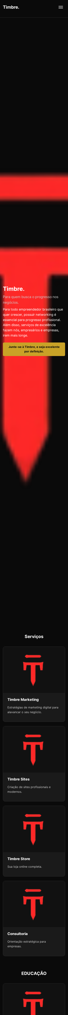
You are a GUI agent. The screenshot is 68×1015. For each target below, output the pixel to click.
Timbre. (11, 7)
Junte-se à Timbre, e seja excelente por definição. (34, 349)
